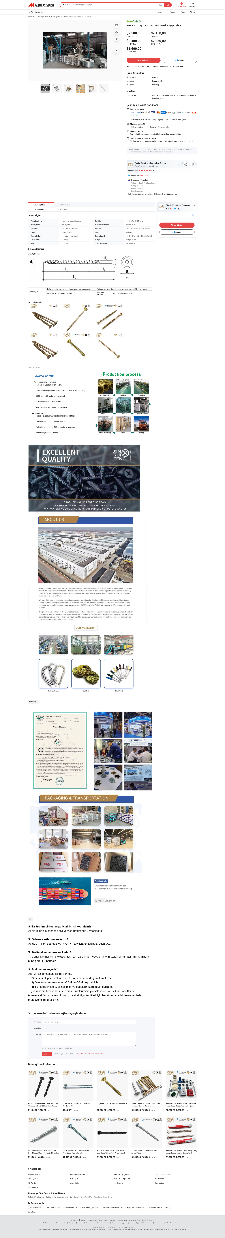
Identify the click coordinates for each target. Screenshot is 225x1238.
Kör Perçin (32, 1183)
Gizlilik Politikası (109, 1220)
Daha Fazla (32, 1212)
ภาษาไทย (149, 1223)
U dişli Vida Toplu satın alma (159, 1207)
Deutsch (106, 1223)
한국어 (130, 1223)
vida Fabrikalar (35, 1207)
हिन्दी (142, 1223)
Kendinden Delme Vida (78, 1174)
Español (63, 1223)
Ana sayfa (31, 17)
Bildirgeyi (83, 1220)
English (56, 1223)
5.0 (167, 208)
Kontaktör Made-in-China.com (126, 1220)
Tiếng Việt (164, 1223)
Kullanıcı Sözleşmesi (95, 1220)
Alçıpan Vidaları (34, 1174)
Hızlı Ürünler (142, 1220)
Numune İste (178, 66)
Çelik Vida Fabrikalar (53, 1207)
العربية (123, 1223)
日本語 (137, 1223)
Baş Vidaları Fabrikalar (135, 1207)
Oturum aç (193, 6)
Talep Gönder (143, 60)
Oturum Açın (172, 194)
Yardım (172, 12)
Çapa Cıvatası (117, 1183)
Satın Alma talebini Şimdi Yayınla (90, 1054)
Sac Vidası (87, 17)
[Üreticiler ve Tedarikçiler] (41, 4)
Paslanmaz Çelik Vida (90, 1207)
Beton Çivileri (33, 1179)
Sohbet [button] (181, 60)
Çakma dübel (159, 1183)
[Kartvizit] (193, 215)
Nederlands (115, 1223)
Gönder (47, 1054)
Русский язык (90, 1223)
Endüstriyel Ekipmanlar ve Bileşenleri (48, 17)
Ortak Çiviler (74, 1179)
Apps (183, 12)
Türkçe (157, 1223)
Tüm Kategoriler (37, 12)
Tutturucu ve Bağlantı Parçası (72, 17)
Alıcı (160, 12)
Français (80, 1223)
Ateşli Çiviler (74, 1183)
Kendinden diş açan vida (121, 1174)
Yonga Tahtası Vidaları (163, 1174)
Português (72, 1223)
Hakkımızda (74, 1220)
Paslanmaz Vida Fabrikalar (112, 1207)
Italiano (99, 1223)
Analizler (151, 1220)
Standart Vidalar (71, 1207)
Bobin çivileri (159, 1179)
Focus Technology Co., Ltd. (111, 1227)
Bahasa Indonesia (176, 1223)
